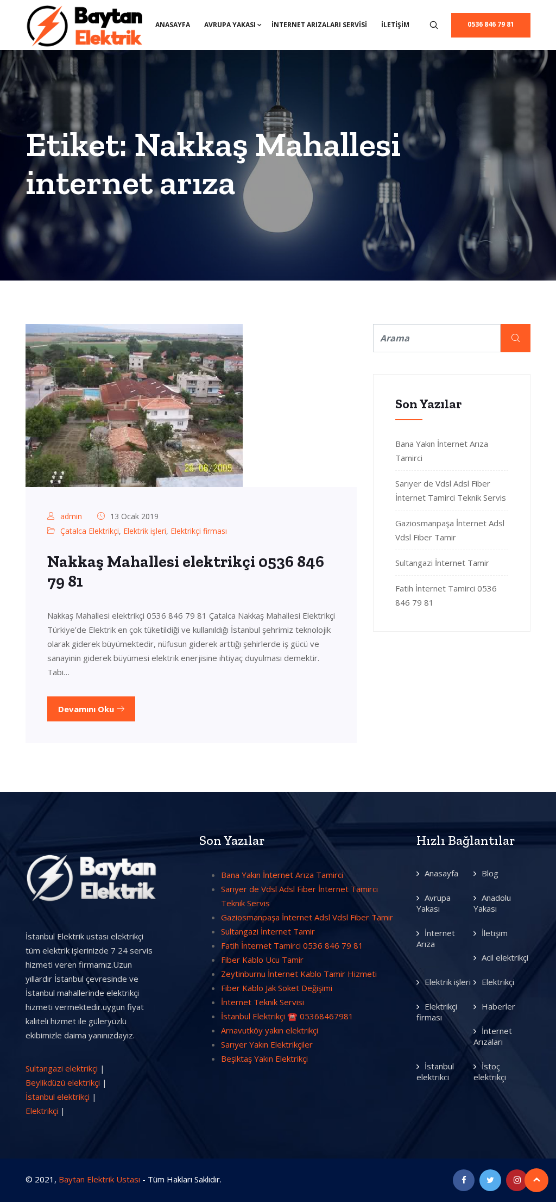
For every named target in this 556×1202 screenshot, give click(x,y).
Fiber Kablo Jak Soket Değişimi (276, 987)
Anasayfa (172, 24)
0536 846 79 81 (490, 24)
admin (71, 516)
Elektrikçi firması (198, 531)
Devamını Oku (87, 708)
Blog (490, 873)
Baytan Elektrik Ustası (99, 1179)
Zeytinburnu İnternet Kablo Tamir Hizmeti (299, 973)
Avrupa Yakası (230, 24)
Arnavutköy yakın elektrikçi (269, 1030)
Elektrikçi (42, 1110)
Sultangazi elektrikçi (62, 1068)
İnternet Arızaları (492, 1036)
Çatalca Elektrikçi (89, 531)
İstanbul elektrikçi (58, 1096)
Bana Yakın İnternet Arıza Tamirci (282, 874)
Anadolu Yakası (492, 903)
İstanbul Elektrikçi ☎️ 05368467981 (287, 1016)
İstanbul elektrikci (435, 1071)
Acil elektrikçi (505, 957)
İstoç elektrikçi (489, 1071)
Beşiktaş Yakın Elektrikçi (264, 1058)
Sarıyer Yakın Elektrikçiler (267, 1044)
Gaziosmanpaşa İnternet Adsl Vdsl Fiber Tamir (307, 917)
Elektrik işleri (144, 531)
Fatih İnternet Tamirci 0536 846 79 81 (292, 945)
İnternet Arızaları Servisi (319, 24)
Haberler (498, 1006)
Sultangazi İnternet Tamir (442, 562)
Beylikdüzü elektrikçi (63, 1082)
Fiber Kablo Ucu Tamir (262, 959)
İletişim (395, 24)
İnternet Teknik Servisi (262, 1002)
